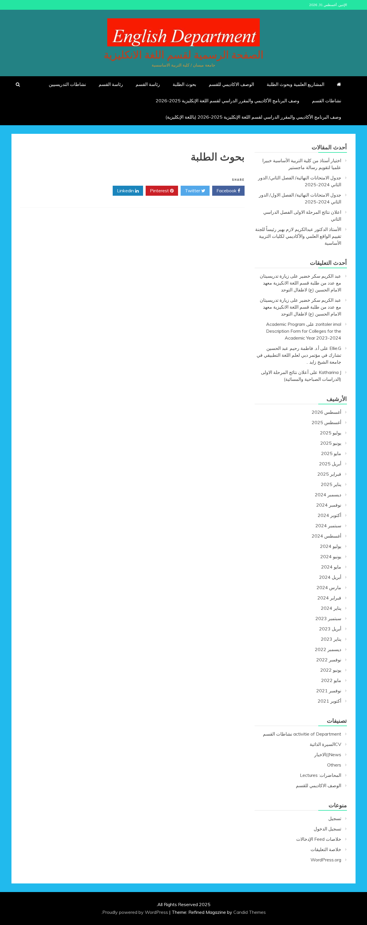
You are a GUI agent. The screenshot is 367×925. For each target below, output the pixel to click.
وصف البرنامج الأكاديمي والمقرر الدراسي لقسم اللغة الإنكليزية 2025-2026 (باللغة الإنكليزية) (253, 117)
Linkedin (126, 190)
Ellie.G (335, 348)
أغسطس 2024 (326, 536)
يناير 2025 (331, 484)
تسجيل (334, 818)
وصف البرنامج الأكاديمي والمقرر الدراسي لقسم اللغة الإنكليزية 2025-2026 (227, 100)
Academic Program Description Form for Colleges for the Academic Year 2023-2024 (303, 331)
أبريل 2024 (330, 577)
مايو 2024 (331, 567)
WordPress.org (326, 860)
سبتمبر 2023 (328, 618)
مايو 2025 (331, 453)
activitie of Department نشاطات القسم (302, 734)
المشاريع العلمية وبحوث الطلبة (295, 84)
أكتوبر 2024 (329, 515)
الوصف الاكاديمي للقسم (231, 84)
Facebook (227, 190)
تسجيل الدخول (327, 829)
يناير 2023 (331, 639)
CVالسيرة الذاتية (325, 744)
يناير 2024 (331, 608)
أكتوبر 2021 (329, 701)
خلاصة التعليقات (326, 849)
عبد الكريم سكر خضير (320, 276)
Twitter (193, 190)
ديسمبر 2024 (328, 494)
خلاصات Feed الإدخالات (318, 839)
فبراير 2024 (329, 598)
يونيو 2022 (330, 670)
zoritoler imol (328, 324)
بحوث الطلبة (184, 84)
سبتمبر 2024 (328, 525)
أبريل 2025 (330, 464)
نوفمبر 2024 (328, 505)
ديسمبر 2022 (328, 649)
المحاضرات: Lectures (320, 775)
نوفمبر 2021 (328, 690)
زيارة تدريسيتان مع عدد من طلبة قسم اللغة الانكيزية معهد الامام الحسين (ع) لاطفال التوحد (300, 283)
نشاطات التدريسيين (67, 84)
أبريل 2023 (330, 629)
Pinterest (160, 190)
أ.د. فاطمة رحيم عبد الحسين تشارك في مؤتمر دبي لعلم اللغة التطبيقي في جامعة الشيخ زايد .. (299, 355)
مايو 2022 (331, 680)
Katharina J (330, 372)
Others (334, 765)
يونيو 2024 (330, 556)
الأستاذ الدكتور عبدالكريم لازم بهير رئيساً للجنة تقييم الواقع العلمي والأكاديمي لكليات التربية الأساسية (298, 236)
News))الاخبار (327, 754)
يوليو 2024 (330, 546)
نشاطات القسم (326, 100)
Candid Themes (249, 912)
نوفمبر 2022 (328, 660)
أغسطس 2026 (326, 412)
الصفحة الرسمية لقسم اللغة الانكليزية (183, 55)
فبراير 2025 (329, 474)
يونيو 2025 (330, 443)
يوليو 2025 (330, 433)
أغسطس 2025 (326, 422)
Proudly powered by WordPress (135, 912)
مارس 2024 (329, 587)
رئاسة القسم (148, 84)
